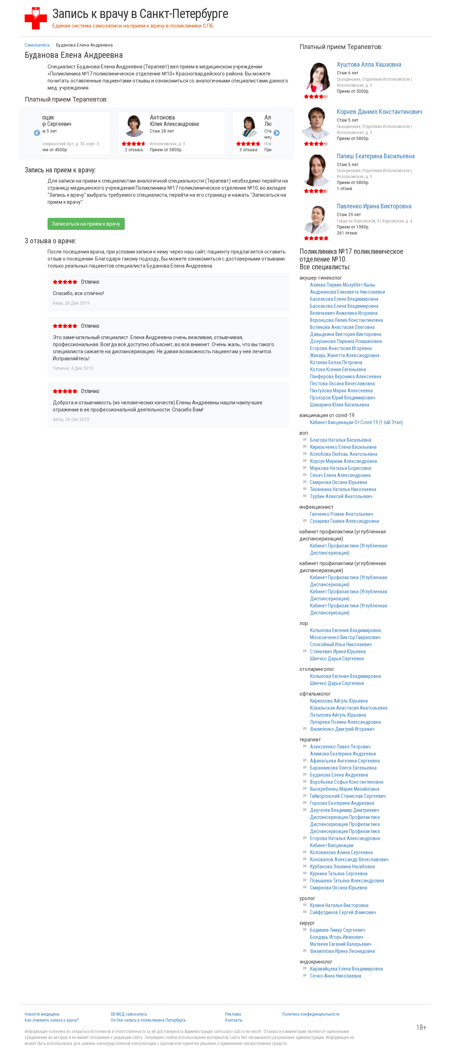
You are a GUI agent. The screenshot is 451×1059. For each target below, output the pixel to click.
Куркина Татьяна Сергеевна (338, 873)
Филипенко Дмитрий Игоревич (342, 729)
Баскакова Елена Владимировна (344, 299)
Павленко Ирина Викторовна (374, 206)
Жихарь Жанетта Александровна (344, 355)
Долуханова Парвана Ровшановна (346, 341)
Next (276, 133)
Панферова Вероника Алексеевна (345, 376)
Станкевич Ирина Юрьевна (338, 651)
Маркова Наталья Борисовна (340, 468)
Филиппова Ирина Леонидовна (342, 951)
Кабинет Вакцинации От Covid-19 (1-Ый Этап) (356, 422)
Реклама (233, 1014)
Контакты (233, 1020)
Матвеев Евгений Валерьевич (340, 944)
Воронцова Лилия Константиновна (346, 320)
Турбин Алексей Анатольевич (341, 496)
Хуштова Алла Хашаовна (369, 64)
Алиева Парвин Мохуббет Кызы (342, 285)
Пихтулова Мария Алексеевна (341, 390)
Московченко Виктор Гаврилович (345, 637)
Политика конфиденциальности (310, 1014)
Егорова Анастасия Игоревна (341, 348)
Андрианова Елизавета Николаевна (347, 292)
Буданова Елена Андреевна (339, 775)
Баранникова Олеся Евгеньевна (343, 768)
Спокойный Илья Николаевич (341, 644)
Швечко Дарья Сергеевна (337, 658)
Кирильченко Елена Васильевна (343, 447)
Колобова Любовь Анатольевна (343, 454)
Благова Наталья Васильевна (340, 440)
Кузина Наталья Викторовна (339, 905)
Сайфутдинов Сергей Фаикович (343, 912)
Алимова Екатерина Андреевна (343, 754)
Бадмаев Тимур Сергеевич (337, 930)
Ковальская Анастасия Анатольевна (349, 708)
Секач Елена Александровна (340, 475)
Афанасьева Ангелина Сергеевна (345, 761)
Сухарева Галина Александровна (344, 521)
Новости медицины (42, 1014)
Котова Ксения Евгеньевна (338, 369)
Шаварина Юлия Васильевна (339, 405)
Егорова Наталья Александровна (345, 838)
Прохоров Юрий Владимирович (342, 397)
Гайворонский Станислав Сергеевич (348, 796)
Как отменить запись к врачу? (52, 1020)
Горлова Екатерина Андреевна (342, 803)
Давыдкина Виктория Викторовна (345, 334)
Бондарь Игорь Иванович (336, 937)
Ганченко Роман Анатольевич (341, 514)
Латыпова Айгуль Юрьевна (338, 715)
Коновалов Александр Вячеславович (349, 859)
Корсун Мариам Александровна (343, 461)
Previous (37, 133)
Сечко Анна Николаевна (335, 976)
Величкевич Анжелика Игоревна (344, 313)
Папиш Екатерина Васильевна (376, 156)
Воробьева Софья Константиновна (346, 782)
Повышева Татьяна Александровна (347, 880)
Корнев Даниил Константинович (379, 111)
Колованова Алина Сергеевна (341, 852)
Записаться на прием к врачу (86, 224)
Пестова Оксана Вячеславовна (342, 383)
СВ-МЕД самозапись (129, 1014)
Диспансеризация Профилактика (345, 817)
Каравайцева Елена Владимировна (346, 969)
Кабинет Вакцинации (331, 845)
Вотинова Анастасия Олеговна (342, 327)
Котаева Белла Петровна (336, 362)
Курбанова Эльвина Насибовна (342, 866)
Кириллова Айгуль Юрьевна (339, 701)
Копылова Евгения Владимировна (345, 630)
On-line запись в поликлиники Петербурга (148, 1020)
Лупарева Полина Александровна (345, 722)
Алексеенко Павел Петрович (340, 746)
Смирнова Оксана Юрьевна (338, 482)
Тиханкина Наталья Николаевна (343, 489)
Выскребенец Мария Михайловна (344, 789)
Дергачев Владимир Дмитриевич (344, 810)
